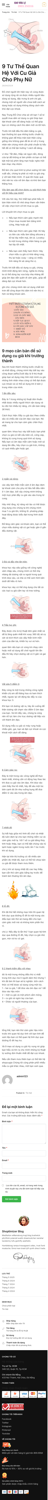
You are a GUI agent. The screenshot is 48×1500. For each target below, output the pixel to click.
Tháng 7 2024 (8, 1284)
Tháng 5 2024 (8, 1287)
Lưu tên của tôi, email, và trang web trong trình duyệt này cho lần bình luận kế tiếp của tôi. (24, 1188)
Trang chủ (6, 12)
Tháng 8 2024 (8, 1281)
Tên (4, 1148)
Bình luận (7, 1121)
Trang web (7, 1173)
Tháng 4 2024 (8, 1291)
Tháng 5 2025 (8, 1277)
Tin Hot (14, 12)
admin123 (22, 1076)
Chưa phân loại (8, 1306)
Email (5, 1160)
